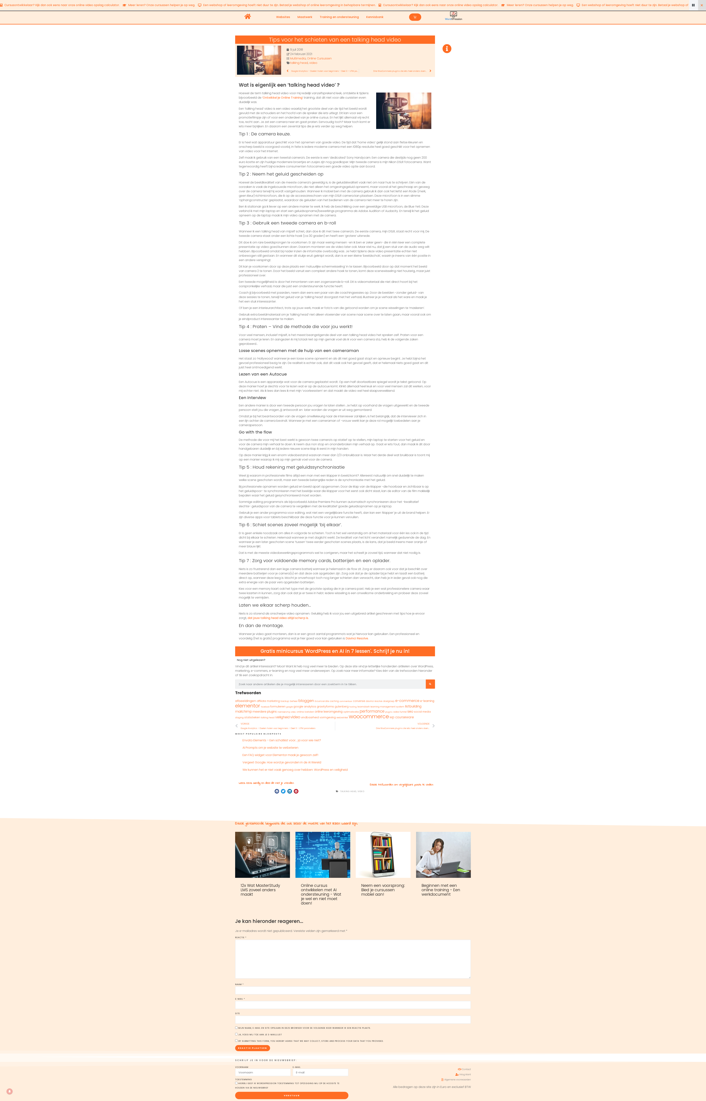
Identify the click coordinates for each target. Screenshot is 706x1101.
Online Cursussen (319, 58)
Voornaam (241, 1067)
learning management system (387, 706)
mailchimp (243, 711)
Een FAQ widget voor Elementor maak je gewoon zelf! (280, 755)
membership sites (286, 711)
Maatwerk (304, 17)
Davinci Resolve (357, 638)
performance (372, 711)
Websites (283, 17)
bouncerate (322, 701)
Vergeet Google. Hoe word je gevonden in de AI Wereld (282, 762)
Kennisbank (375, 17)
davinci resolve (374, 701)
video (313, 63)
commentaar (346, 701)
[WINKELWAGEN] (415, 17)
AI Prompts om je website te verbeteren (270, 748)
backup (285, 701)
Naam (239, 984)
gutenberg (342, 706)
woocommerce (369, 716)
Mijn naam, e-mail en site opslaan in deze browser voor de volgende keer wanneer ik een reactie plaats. (304, 1027)
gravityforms (325, 706)
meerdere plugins (265, 712)
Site (237, 1013)
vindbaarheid (310, 717)
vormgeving (328, 717)
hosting (353, 706)
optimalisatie (351, 711)
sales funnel (400, 711)
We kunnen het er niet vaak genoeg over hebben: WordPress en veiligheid (295, 770)
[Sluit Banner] (702, 5)
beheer (294, 701)
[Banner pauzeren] (693, 5)
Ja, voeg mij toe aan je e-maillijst (260, 1034)
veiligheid (282, 717)
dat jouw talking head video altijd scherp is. (278, 618)
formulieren (278, 706)
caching (334, 701)
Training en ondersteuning (339, 17)
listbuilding (413, 706)
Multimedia (298, 58)
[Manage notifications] (10, 1091)
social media (422, 712)
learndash (363, 706)
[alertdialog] (353, 5)
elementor (247, 705)
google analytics (304, 706)
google (289, 706)
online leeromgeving (329, 712)
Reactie (240, 937)
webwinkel (342, 717)
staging (239, 717)
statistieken (252, 717)
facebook (265, 706)
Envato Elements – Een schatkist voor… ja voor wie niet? (282, 740)
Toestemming (243, 1079)
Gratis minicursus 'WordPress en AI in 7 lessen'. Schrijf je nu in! (335, 651)
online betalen (305, 711)
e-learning (427, 701)
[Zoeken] (430, 684)
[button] (277, 791)
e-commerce (407, 700)
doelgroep (389, 701)
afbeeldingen (245, 701)
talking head (299, 63)
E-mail (240, 998)
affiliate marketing (268, 701)
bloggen (306, 700)
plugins (389, 712)
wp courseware (402, 717)
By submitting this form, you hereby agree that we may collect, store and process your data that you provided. (311, 1041)
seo (410, 711)
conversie (359, 701)
